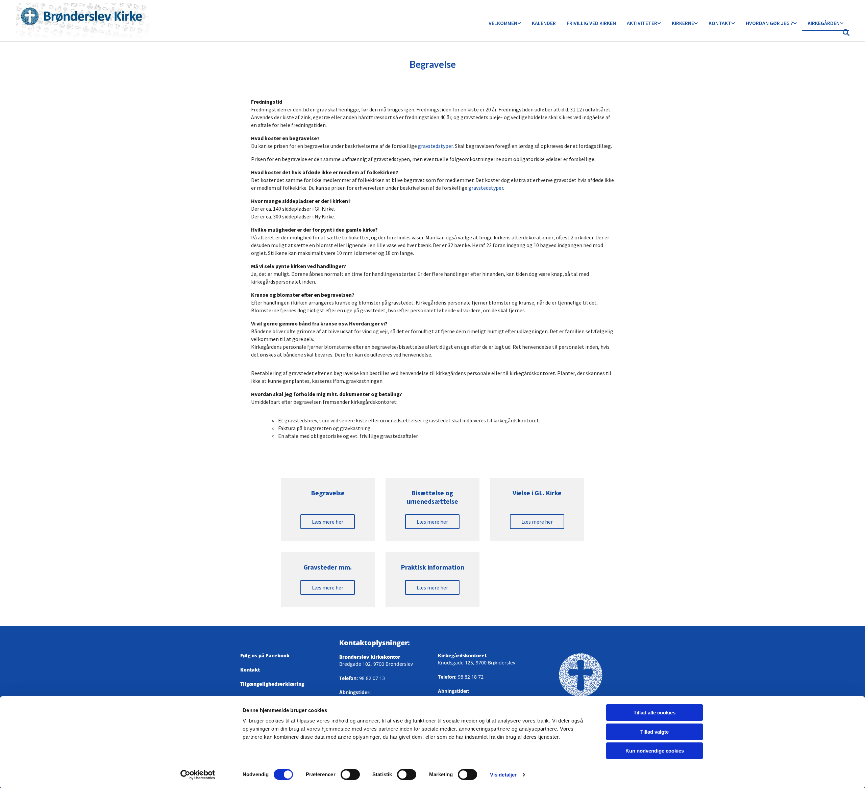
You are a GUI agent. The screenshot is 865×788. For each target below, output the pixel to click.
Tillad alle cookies (654, 712)
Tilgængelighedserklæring (272, 684)
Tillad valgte (654, 732)
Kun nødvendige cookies (654, 751)
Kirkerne (683, 23)
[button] (327, 521)
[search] (846, 34)
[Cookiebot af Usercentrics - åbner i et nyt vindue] (197, 775)
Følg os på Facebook (267, 655)
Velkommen (503, 23)
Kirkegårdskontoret (462, 655)
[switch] (350, 774)
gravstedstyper (435, 145)
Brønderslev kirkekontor (369, 657)
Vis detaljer (503, 775)
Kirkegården (824, 23)
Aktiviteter (642, 23)
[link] (504, 23)
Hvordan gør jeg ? (769, 23)
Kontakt (720, 23)
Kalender (544, 23)
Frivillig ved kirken (591, 23)
